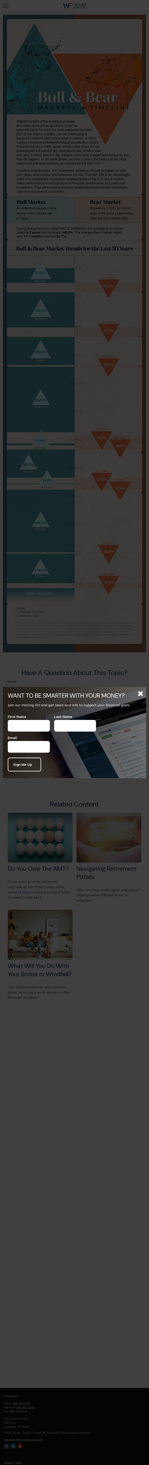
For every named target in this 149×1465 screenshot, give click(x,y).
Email (12, 738)
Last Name (63, 716)
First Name (17, 716)
